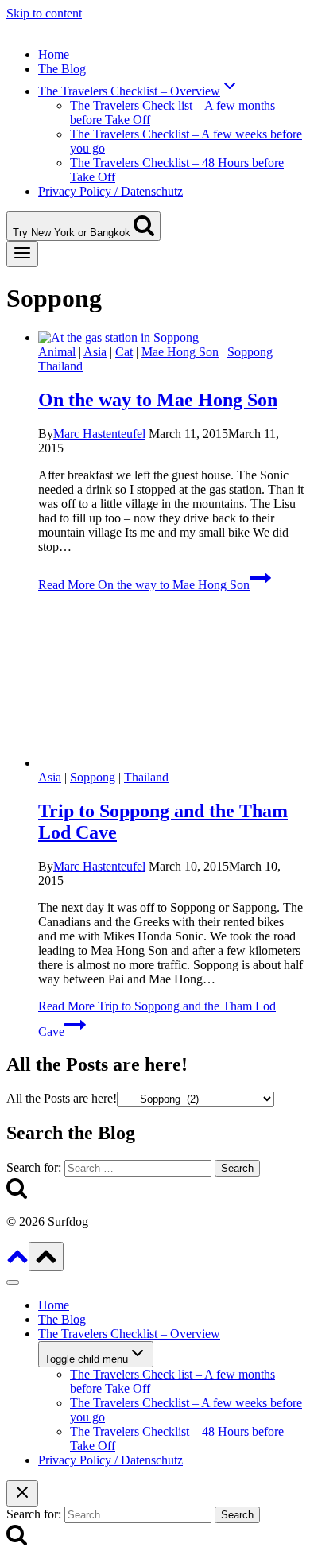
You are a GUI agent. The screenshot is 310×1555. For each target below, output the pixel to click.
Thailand (60, 366)
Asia (95, 352)
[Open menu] (22, 254)
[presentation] (171, 338)
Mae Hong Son (180, 352)
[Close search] (22, 1493)
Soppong (250, 352)
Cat (124, 352)
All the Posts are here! (61, 1098)
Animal (57, 352)
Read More (144, 584)
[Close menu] (12, 1282)
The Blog (62, 69)
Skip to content (44, 13)
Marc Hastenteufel (99, 433)
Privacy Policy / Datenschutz (110, 191)
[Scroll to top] (17, 1262)
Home (53, 54)
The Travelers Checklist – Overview (129, 1333)
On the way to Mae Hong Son (157, 400)
